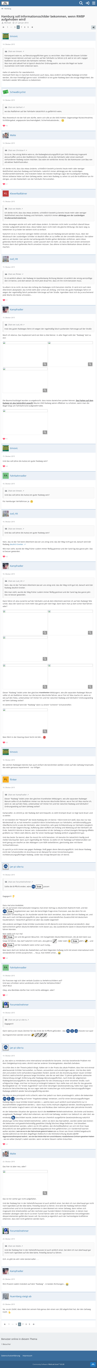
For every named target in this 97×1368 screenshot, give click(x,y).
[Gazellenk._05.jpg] (70, 622)
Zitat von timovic (15, 51)
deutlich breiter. (17, 544)
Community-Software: (48, 1364)
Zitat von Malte (14, 208)
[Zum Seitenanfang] (93, 1364)
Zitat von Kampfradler (17, 794)
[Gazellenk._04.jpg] (25, 622)
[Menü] (93, 3)
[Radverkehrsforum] (5, 3)
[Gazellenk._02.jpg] (70, 354)
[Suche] (81, 3)
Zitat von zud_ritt (15, 324)
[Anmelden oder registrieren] (87, 3)
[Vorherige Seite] (3, 27)
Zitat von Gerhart (15, 107)
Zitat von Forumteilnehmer (19, 882)
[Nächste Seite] (32, 27)
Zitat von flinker (14, 274)
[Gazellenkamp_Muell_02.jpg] (70, 676)
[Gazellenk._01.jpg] (25, 354)
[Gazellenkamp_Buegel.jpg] (25, 422)
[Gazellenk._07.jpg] (25, 721)
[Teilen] (93, 27)
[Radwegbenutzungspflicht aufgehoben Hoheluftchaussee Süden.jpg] (25, 1183)
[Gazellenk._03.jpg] (25, 380)
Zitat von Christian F (16, 150)
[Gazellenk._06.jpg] (25, 648)
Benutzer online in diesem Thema (19, 1338)
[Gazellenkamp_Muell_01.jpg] (25, 676)
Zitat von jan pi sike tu (17, 1020)
